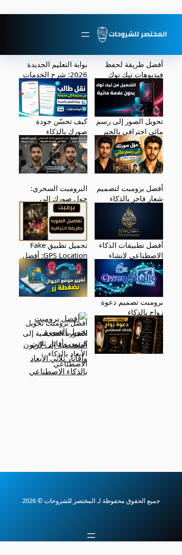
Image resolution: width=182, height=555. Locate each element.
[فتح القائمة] (85, 34)
